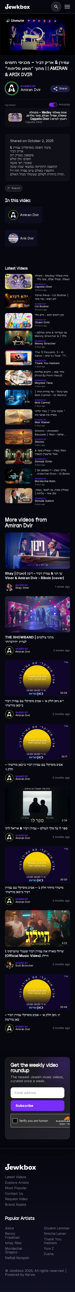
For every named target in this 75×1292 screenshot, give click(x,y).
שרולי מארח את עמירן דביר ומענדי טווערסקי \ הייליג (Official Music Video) (34, 953)
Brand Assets (15, 1204)
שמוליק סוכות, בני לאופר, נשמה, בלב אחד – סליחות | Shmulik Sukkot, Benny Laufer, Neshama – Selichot (52, 491)
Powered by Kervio (20, 1275)
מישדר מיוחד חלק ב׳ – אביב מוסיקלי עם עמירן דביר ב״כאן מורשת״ (34, 889)
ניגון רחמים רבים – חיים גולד (49, 314)
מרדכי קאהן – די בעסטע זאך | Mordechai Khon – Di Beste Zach (52, 472)
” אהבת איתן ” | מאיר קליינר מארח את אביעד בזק (50, 413)
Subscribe (24, 1106)
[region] (37, 34)
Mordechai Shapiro (13, 1250)
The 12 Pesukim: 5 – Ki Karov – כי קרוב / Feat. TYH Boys (51, 354)
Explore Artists (17, 1182)
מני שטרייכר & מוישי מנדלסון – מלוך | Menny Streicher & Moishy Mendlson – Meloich (51, 334)
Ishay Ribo (13, 1243)
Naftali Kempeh (17, 1258)
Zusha (49, 1254)
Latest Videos (15, 1177)
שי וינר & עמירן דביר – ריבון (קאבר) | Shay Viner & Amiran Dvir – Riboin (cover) (34, 575)
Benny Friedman (12, 1235)
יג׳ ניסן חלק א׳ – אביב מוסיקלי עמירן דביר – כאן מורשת (32, 1017)
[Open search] (56, 7)
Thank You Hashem (52, 1241)
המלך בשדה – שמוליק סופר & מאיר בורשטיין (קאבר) (50, 452)
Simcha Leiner (55, 1233)
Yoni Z (49, 1248)
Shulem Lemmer (57, 1228)
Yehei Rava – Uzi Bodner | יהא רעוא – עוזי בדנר (51, 297)
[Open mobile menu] (67, 6)
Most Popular (16, 1188)
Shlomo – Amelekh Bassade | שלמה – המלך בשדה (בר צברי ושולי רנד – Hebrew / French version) (51, 432)
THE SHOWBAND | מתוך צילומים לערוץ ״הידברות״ (29, 639)
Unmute (15, 20)
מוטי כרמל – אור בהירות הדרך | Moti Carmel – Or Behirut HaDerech (51, 393)
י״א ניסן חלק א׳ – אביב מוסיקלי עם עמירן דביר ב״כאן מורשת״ (34, 703)
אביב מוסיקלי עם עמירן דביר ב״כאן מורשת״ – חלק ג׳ (34, 766)
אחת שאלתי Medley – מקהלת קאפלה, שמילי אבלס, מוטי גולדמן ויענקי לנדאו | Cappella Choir (52, 277)
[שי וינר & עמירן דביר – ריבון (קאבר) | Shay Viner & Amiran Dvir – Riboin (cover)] (37, 550)
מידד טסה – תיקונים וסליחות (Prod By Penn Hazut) (49, 373)
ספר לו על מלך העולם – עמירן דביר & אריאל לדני (36, 828)
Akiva (9, 1228)
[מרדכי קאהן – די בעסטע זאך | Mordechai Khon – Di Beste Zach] (18, 476)
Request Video (16, 1199)
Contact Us (14, 1193)
